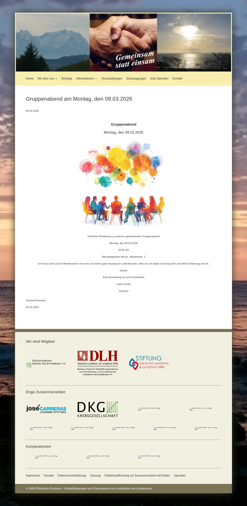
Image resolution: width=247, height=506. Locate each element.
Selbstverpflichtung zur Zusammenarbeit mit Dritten (137, 475)
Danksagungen (136, 78)
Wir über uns (46, 78)
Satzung (95, 475)
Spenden (180, 475)
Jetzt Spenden (159, 78)
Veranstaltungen (111, 78)
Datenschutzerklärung (72, 475)
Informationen (85, 78)
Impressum (33, 475)
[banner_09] (123, 70)
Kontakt (177, 78)
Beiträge (66, 78)
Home (30, 78)
